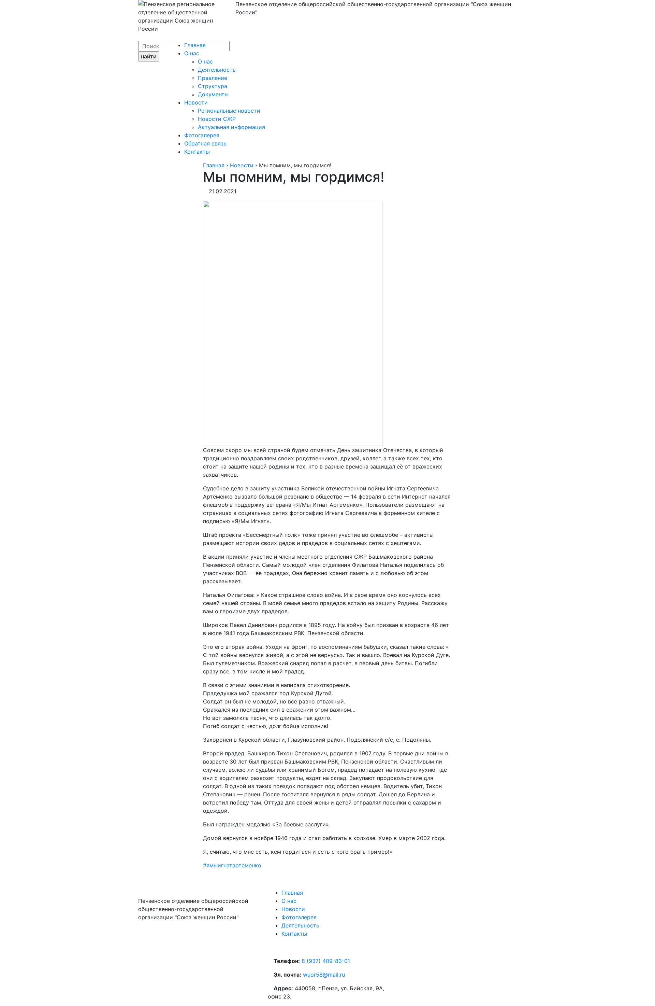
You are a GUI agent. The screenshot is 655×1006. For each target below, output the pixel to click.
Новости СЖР (217, 118)
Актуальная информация (231, 127)
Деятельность (217, 69)
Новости (196, 102)
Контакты (197, 151)
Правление (212, 77)
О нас (191, 53)
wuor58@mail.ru (324, 974)
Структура (212, 86)
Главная (195, 45)
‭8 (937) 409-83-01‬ (326, 961)
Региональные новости (229, 110)
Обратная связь (205, 143)
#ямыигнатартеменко (232, 865)
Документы (213, 94)
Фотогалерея (201, 135)
